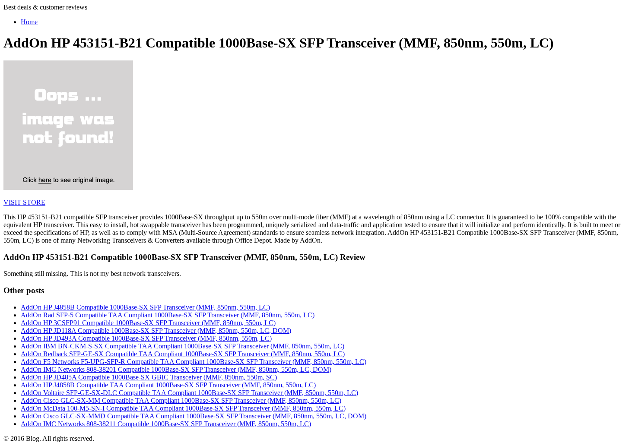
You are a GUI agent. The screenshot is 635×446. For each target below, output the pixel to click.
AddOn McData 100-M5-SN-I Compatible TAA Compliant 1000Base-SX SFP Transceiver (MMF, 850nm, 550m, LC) (183, 408)
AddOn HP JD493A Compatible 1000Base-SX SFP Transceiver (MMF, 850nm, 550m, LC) (146, 338)
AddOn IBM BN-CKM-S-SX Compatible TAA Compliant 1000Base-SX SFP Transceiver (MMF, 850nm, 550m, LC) (182, 346)
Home (29, 21)
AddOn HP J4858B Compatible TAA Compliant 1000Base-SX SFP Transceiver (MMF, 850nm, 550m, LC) (168, 385)
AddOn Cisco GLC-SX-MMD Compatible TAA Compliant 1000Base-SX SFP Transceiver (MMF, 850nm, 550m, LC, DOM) (193, 416)
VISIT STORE (24, 202)
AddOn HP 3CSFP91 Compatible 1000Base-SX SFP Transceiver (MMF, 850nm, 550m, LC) (148, 322)
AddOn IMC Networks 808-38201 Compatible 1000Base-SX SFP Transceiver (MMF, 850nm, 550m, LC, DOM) (176, 369)
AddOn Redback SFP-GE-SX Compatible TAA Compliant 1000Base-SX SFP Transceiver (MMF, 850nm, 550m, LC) (183, 353)
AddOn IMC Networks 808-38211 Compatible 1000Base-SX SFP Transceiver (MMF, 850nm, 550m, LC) (166, 423)
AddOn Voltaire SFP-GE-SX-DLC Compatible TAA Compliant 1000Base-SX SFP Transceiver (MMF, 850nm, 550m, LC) (189, 392)
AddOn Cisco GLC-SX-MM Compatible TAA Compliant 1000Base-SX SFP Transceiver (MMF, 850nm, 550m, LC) (181, 400)
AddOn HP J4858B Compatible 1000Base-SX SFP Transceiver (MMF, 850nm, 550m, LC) (145, 307)
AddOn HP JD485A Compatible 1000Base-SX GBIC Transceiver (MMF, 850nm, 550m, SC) (149, 377)
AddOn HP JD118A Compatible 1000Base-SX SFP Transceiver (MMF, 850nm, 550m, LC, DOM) (156, 330)
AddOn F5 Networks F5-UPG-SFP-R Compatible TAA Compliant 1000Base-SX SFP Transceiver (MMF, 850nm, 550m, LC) (193, 361)
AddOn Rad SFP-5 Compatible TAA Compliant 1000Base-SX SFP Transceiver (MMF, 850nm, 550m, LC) (167, 315)
